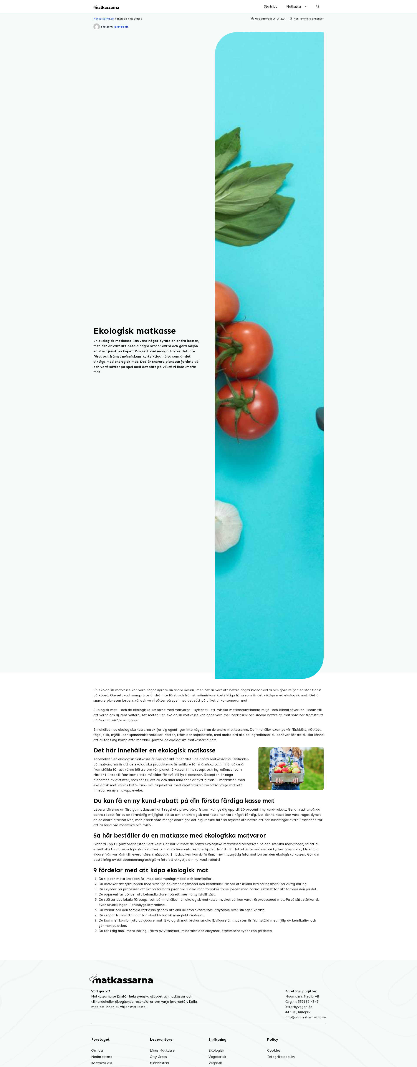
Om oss (97, 1050)
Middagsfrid (159, 1063)
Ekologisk (216, 1050)
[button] (318, 6)
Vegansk (215, 1063)
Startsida (271, 6)
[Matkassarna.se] (106, 6)
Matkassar (294, 6)
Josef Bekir (121, 26)
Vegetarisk (217, 1057)
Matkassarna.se (103, 18)
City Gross (158, 1057)
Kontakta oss (101, 1063)
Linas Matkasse (162, 1050)
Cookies (273, 1050)
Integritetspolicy (281, 1057)
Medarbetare (101, 1057)
